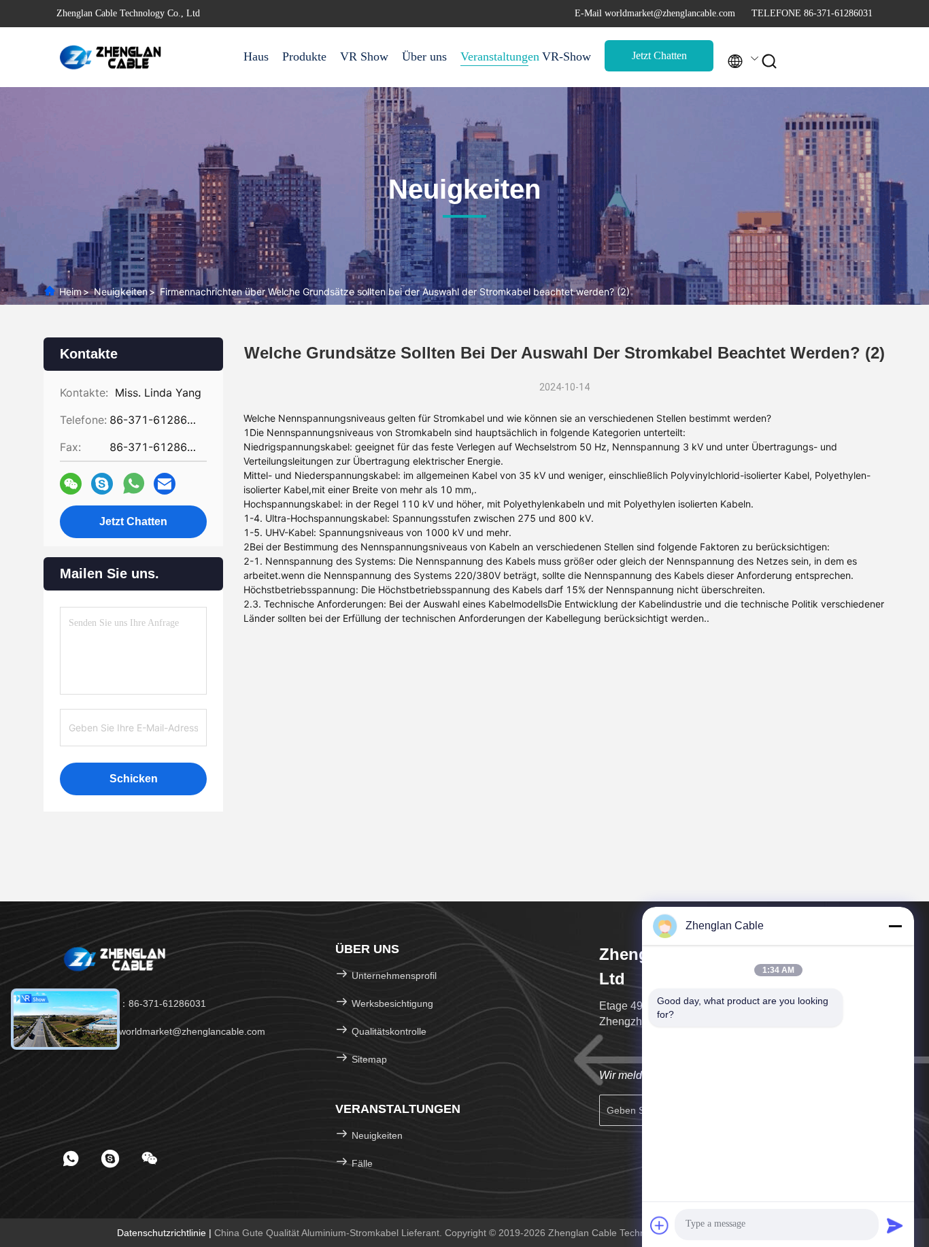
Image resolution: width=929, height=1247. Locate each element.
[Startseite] (110, 57)
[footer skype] (110, 1158)
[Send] (895, 1225)
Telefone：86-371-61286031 (143, 1003)
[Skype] (102, 484)
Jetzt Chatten (659, 55)
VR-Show (566, 56)
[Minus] (895, 926)
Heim (70, 291)
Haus (256, 56)
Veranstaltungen (494, 56)
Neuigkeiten (121, 291)
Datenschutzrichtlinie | (165, 1232)
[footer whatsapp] (71, 1158)
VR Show (364, 56)
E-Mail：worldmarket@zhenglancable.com (172, 1031)
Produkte (304, 56)
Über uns (424, 56)
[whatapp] (134, 484)
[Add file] (659, 1225)
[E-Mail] (164, 484)
